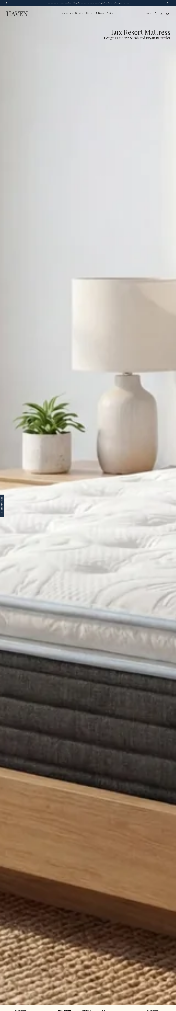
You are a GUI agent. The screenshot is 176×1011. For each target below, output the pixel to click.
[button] (2, 506)
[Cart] (167, 13)
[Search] (156, 13)
